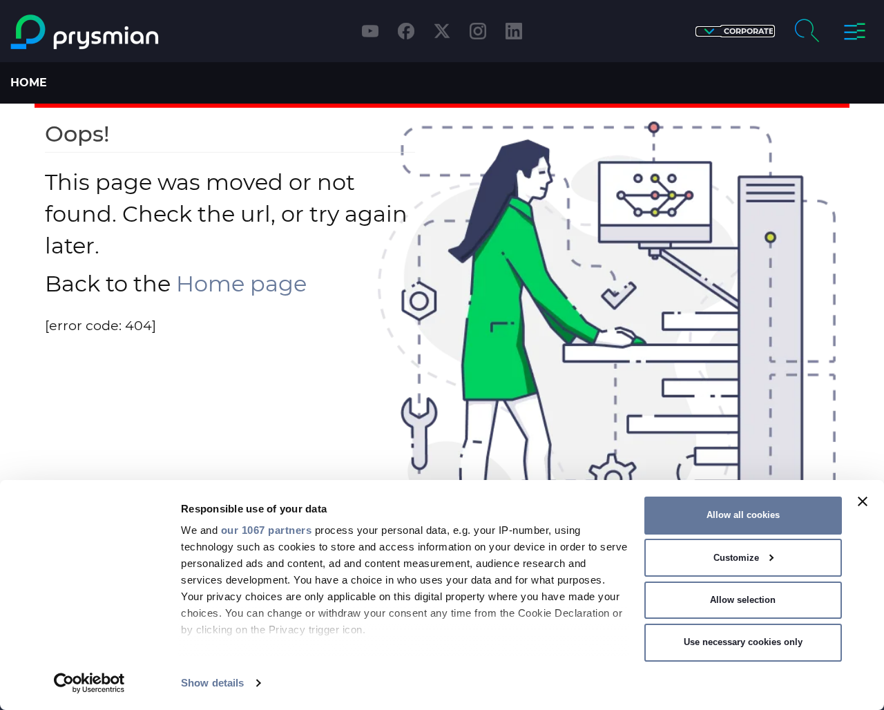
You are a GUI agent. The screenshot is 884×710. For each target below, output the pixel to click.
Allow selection (743, 600)
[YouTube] (370, 31)
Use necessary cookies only (743, 642)
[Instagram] (477, 31)
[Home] (112, 32)
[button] (735, 31)
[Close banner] (862, 501)
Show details (212, 683)
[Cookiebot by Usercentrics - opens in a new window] (89, 683)
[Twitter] (442, 31)
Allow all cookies (743, 515)
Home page (241, 283)
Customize (736, 558)
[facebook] (406, 31)
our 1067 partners (266, 530)
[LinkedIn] (513, 31)
